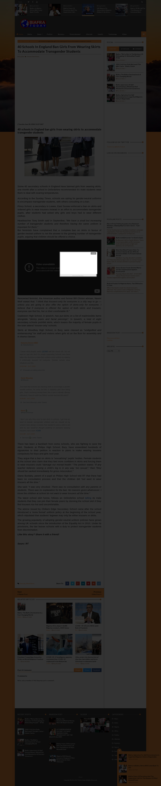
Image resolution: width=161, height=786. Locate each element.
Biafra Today (80, 275)
